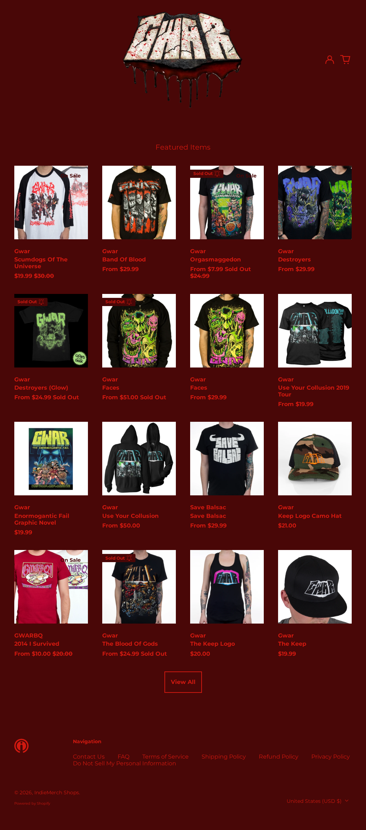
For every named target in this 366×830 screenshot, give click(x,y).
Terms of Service (165, 756)
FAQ (123, 756)
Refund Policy (278, 756)
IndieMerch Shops (56, 792)
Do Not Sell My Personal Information (124, 763)
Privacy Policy (330, 756)
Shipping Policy (224, 756)
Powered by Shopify (32, 803)
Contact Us (89, 756)
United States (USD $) (315, 801)
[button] (345, 59)
